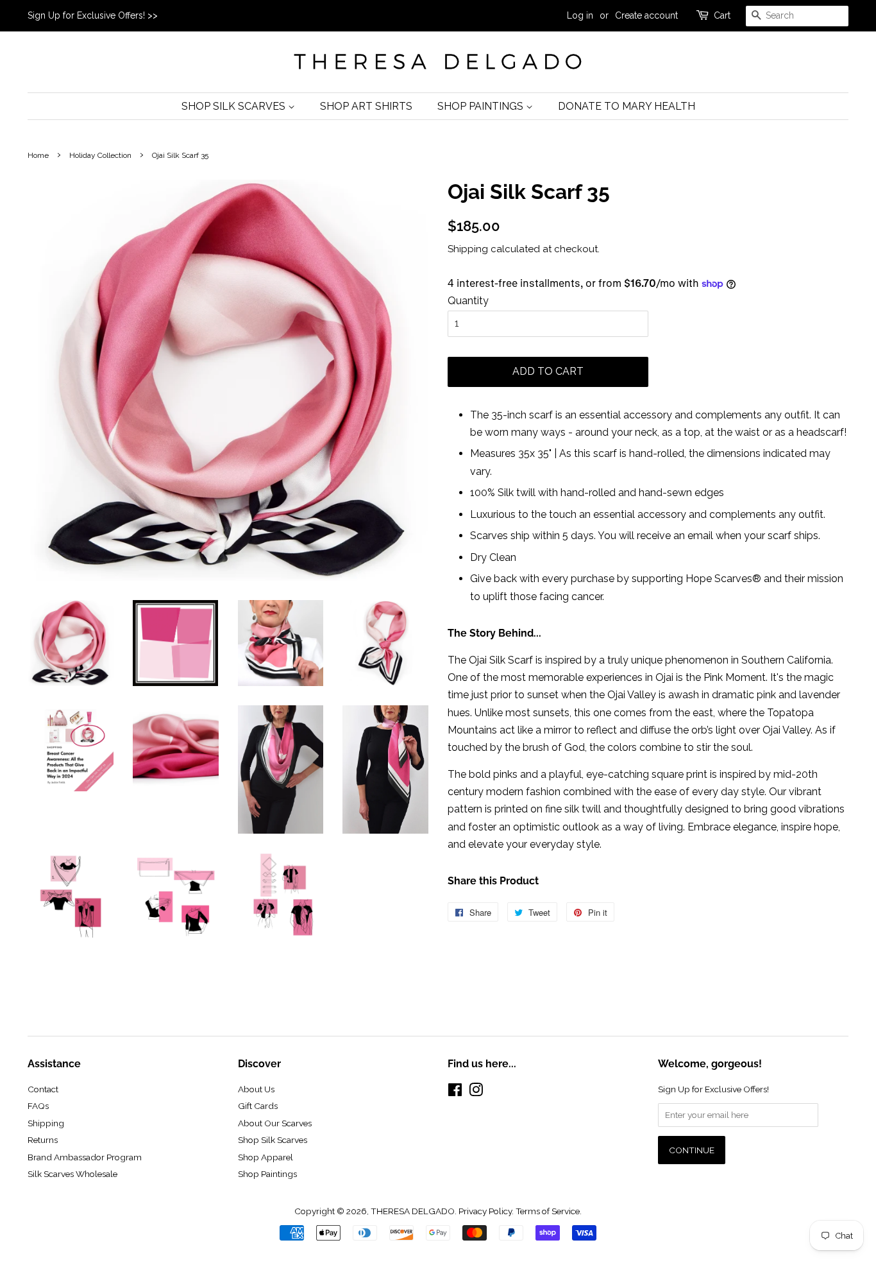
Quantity (468, 301)
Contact (43, 1089)
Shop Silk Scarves (234, 106)
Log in (580, 15)
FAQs (38, 1106)
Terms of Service (548, 1211)
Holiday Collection (100, 155)
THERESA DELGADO (413, 1211)
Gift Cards (258, 1106)
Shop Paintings (481, 106)
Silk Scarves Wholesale (72, 1174)
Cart (722, 15)
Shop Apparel (265, 1157)
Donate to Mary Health (626, 106)
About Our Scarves (275, 1123)
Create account (646, 15)
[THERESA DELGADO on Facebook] (455, 1092)
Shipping (468, 249)
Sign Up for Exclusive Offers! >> (93, 15)
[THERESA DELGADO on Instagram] (476, 1092)
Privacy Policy (485, 1211)
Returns (43, 1140)
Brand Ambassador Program (85, 1157)
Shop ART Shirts (366, 106)
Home (38, 155)
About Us (256, 1089)
